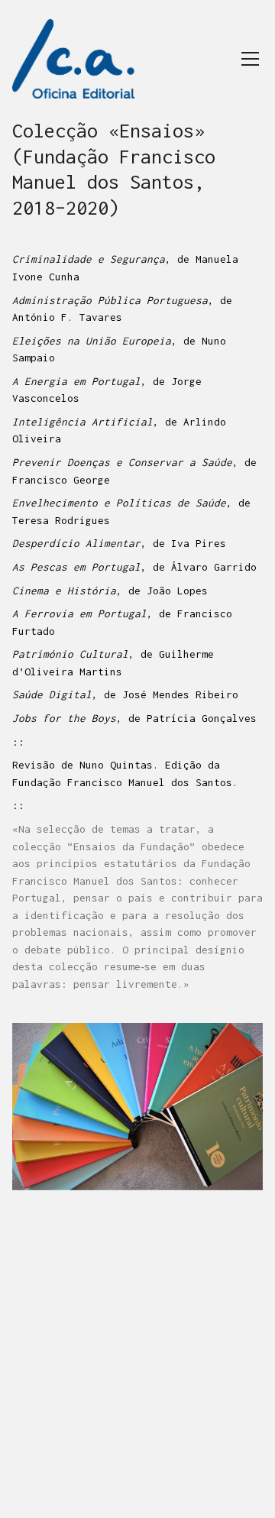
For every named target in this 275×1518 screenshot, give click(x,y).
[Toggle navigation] (250, 59)
